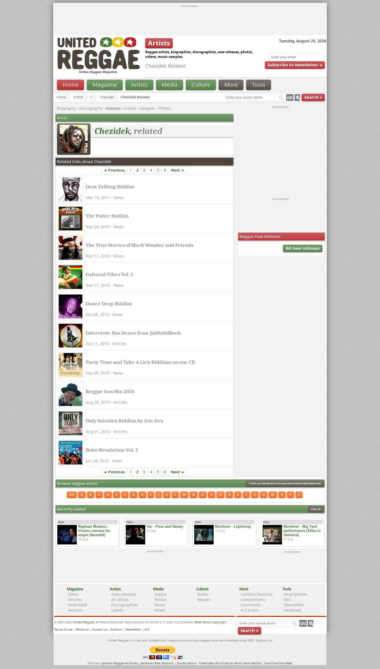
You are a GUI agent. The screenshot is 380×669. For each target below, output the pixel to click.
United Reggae (83, 622)
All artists (120, 599)
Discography (91, 108)
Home (70, 84)
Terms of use (63, 629)
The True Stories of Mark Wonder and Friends (139, 245)
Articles (75, 599)
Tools (258, 84)
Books (203, 594)
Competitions (253, 599)
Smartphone (295, 594)
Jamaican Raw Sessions (157, 663)
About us (82, 629)
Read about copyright (210, 622)
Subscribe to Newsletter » (295, 64)
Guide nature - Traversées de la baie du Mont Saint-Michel (219, 663)
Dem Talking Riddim (110, 187)
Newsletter (294, 604)
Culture (200, 84)
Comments (251, 604)
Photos (165, 108)
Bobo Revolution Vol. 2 (112, 450)
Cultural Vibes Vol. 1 (109, 274)
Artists (139, 84)
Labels (117, 610)
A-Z (147, 629)
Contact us (99, 629)
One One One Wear (278, 663)
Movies (204, 599)
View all (316, 509)
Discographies (124, 604)
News (73, 594)
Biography (66, 108)
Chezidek (107, 97)
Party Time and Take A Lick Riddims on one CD (140, 362)
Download (77, 604)
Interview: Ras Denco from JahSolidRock (133, 333)
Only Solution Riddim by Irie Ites (124, 421)
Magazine (104, 84)
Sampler (147, 108)
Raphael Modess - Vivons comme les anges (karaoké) (94, 530)
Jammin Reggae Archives (119, 663)
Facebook (292, 610)
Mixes (159, 610)
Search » (313, 97)
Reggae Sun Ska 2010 (110, 391)
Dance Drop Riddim (109, 304)
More (231, 84)
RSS (287, 599)
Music (160, 604)
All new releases (303, 248)
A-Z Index (249, 610)
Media (169, 84)
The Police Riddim (107, 216)
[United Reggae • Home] (98, 68)
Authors (75, 610)
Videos (130, 108)
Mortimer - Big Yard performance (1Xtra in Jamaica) (302, 530)
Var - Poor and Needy (165, 526)
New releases (123, 594)
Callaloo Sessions (257, 594)
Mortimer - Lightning (233, 526)
